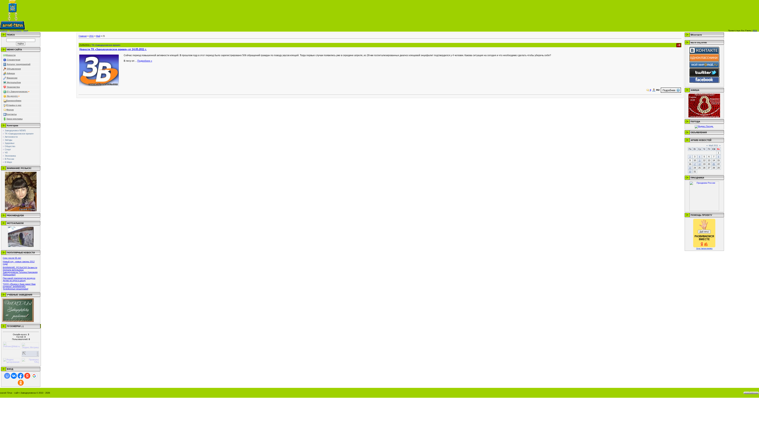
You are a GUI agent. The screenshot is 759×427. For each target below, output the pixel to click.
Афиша (10, 73)
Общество (10, 146)
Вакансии (11, 78)
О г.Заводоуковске (17, 91)
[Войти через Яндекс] (27, 376)
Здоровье (9, 143)
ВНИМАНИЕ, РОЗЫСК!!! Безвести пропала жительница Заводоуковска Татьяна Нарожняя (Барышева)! (20, 271)
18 (699, 164)
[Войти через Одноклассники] (21, 383)
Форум (10, 110)
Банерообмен (13, 100)
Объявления (13, 69)
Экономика (10, 156)
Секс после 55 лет (12, 258)
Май (98, 36)
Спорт (8, 149)
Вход (25, 30)
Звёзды (8, 140)
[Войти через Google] (34, 376)
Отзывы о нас (13, 105)
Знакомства (13, 87)
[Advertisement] (436, 15)
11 (700, 160)
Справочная (13, 60)
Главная (4, 30)
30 (690, 171)
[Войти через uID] (7, 376)
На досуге (12, 96)
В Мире (8, 162)
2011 (91, 36)
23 (690, 168)
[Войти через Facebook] (21, 376)
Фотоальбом (13, 82)
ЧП (6, 152)
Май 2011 (713, 145)
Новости (11, 55)
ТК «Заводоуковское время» (19, 133)
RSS (755, 30)
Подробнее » (144, 61)
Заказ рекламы (14, 119)
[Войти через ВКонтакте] (14, 376)
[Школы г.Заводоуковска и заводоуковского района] (18, 321)
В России (9, 159)
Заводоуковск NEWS (15, 130)
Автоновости (11, 137)
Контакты (11, 114)
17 (695, 164)
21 (714, 164)
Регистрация (15, 30)
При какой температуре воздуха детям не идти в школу (19, 279)
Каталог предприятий (18, 64)
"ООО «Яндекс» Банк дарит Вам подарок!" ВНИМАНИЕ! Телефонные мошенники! (19, 286)
